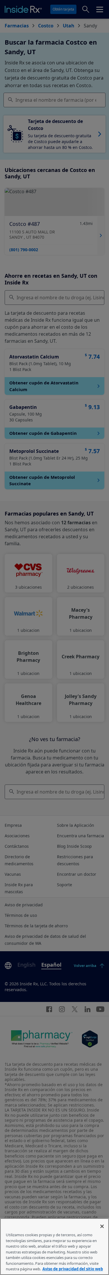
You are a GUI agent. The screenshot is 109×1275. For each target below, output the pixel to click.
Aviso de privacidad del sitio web (72, 1269)
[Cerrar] (102, 1226)
